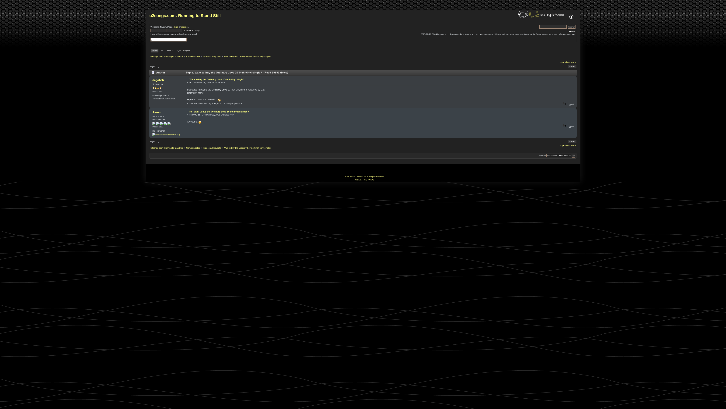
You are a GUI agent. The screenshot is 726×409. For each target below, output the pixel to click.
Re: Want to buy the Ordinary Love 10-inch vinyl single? (219, 111)
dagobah (158, 80)
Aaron (156, 112)
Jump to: (542, 156)
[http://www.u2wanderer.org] (166, 134)
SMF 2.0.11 (350, 177)
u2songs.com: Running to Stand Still (185, 15)
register (184, 27)
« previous (565, 62)
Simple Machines (376, 177)
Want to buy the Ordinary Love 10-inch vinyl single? (216, 79)
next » (573, 62)
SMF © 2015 (362, 177)
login (176, 27)
